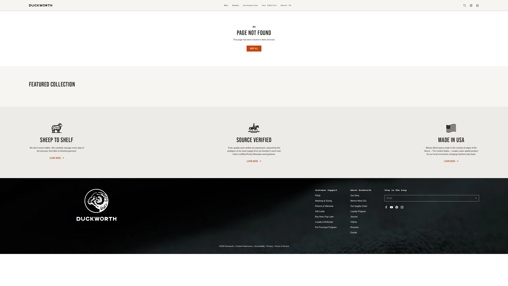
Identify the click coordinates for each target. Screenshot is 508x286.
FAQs (317, 195)
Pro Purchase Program (326, 227)
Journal (353, 217)
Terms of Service (282, 246)
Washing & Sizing (323, 201)
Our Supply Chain (358, 206)
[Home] (40, 5)
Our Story (354, 195)
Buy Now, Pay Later (324, 217)
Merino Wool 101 (358, 201)
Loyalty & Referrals (324, 222)
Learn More (55, 158)
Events (353, 232)
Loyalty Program (358, 211)
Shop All (254, 48)
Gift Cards (320, 211)
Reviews (354, 227)
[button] (226, 5)
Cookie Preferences (244, 246)
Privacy (270, 246)
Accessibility (260, 246)
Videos (353, 222)
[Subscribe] (476, 198)
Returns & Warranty (324, 206)
